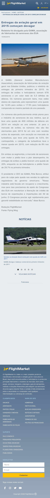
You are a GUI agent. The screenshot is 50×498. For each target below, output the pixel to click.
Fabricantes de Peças (11, 425)
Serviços (6, 416)
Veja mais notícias (27, 274)
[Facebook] (5, 488)
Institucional (30, 406)
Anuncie (6, 402)
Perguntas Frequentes (12, 439)
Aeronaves (7, 406)
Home (14, 12)
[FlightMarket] (16, 3)
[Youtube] (20, 488)
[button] (18, 269)
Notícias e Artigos (32, 413)
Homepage (29, 402)
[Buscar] (37, 3)
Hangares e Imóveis (10, 413)
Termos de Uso (31, 419)
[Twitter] (15, 488)
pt (46, 3)
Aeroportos (30, 416)
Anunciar (44, 7)
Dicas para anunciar (11, 443)
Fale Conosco (8, 436)
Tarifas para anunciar (12, 446)
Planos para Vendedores (13, 449)
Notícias (20, 12)
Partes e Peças (8, 409)
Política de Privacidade (34, 423)
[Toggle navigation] (3, 3)
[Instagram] (10, 488)
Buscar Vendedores (33, 409)
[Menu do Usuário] (41, 3)
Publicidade (7, 453)
